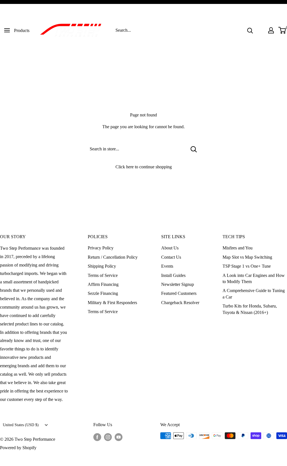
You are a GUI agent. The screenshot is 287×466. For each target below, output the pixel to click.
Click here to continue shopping (143, 166)
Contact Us (171, 257)
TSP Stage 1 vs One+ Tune (247, 266)
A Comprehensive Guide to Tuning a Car (254, 293)
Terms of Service (103, 275)
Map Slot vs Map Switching (247, 257)
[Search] (250, 30)
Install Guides (173, 275)
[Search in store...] (194, 149)
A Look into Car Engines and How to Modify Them (254, 278)
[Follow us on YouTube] (118, 436)
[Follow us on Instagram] (108, 436)
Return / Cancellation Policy (113, 257)
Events (167, 266)
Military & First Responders (112, 302)
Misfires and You (238, 247)
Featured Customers (178, 293)
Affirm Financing (103, 284)
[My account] (271, 30)
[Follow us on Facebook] (97, 436)
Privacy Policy (101, 247)
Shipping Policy (102, 266)
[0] (282, 30)
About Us (170, 247)
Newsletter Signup (177, 284)
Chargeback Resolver (180, 302)
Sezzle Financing (103, 293)
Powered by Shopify (18, 447)
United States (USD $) (21, 425)
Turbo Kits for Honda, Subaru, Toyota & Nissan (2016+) (250, 309)
